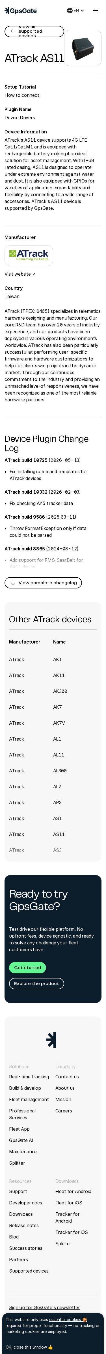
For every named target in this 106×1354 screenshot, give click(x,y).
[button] (34, 31)
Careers (63, 1111)
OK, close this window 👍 (29, 1347)
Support (18, 1191)
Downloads (21, 1214)
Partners (18, 1259)
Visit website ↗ (20, 274)
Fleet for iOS (68, 1203)
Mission (63, 1099)
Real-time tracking (29, 1077)
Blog (13, 1237)
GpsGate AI (21, 1140)
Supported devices (29, 1271)
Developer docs (25, 1203)
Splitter (17, 1163)
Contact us (67, 1077)
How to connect (22, 95)
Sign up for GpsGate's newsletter (44, 1307)
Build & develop (25, 1088)
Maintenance (23, 1151)
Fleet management (29, 1099)
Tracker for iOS (71, 1232)
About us (65, 1088)
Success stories (25, 1248)
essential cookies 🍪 (68, 1319)
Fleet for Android (73, 1191)
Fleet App (19, 1129)
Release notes (24, 1225)
